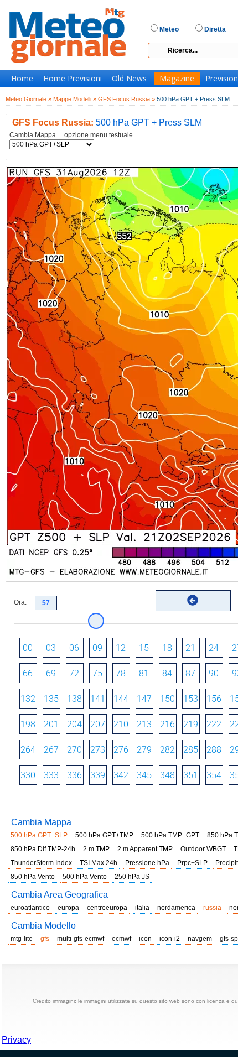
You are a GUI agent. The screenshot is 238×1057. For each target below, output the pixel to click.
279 (144, 749)
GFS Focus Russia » (126, 99)
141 (97, 699)
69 (51, 673)
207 (97, 724)
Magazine (176, 78)
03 (51, 648)
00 (28, 648)
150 (167, 699)
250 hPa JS (132, 877)
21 (190, 648)
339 (97, 775)
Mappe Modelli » (74, 99)
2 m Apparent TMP (145, 849)
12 (121, 648)
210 (120, 724)
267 (51, 749)
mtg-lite (22, 939)
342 (120, 775)
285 (190, 749)
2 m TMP (96, 849)
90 (214, 673)
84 (167, 673)
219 (190, 724)
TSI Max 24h (98, 863)
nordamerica (176, 908)
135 (51, 699)
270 (74, 749)
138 (74, 699)
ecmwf (121, 939)
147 (144, 699)
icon (145, 939)
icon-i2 (169, 939)
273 (97, 749)
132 (27, 699)
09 (97, 648)
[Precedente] (192, 600)
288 (213, 749)
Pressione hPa (147, 863)
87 (190, 673)
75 (97, 673)
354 (213, 775)
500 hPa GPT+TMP (104, 835)
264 (27, 749)
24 (214, 648)
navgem (200, 939)
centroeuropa (107, 908)
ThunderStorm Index (41, 863)
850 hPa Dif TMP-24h (43, 849)
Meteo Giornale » (28, 99)
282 (167, 749)
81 (144, 673)
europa (68, 908)
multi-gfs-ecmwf (80, 939)
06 (74, 648)
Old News (129, 78)
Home (22, 78)
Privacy (16, 1039)
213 (144, 724)
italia (142, 908)
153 (190, 699)
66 (28, 673)
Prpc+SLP (192, 863)
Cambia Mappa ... (71, 135)
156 (213, 699)
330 (27, 775)
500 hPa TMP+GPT (170, 835)
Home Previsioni (72, 78)
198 (27, 724)
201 (51, 724)
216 (167, 724)
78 (121, 673)
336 (74, 775)
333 (51, 775)
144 (120, 699)
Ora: (20, 602)
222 (213, 724)
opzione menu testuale (98, 135)
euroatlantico (30, 908)
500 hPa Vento (85, 877)
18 (167, 648)
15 (144, 648)
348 (167, 775)
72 (74, 673)
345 (144, 775)
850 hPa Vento (33, 877)
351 (190, 775)
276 (120, 749)
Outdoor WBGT (203, 849)
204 (74, 724)
